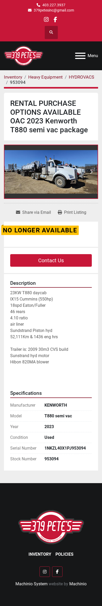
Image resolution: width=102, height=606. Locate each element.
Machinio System (31, 583)
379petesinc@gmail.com (54, 10)
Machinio (78, 583)
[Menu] (80, 56)
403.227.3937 (53, 5)
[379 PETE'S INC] (51, 526)
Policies (64, 554)
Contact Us (51, 260)
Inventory (40, 554)
